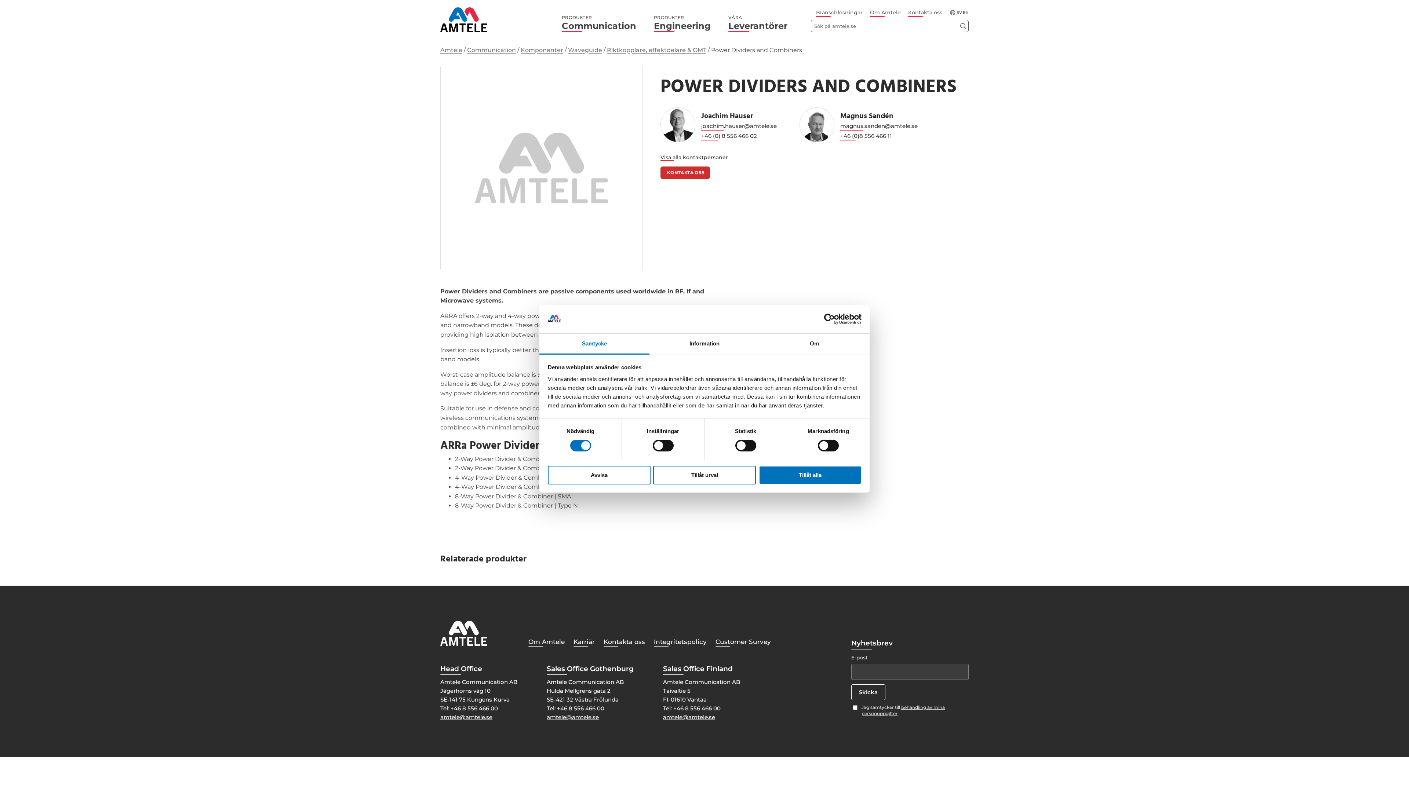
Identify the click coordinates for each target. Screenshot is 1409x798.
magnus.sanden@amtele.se (879, 125)
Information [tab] (704, 343)
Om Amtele (885, 12)
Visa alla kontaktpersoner (694, 157)
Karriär (584, 641)
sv (959, 13)
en (966, 13)
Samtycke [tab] (594, 343)
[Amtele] (463, 20)
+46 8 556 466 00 (474, 708)
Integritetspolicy (680, 641)
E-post (859, 657)
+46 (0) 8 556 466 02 (729, 135)
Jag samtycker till (903, 710)
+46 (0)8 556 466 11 (866, 135)
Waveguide (585, 50)
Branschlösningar (839, 12)
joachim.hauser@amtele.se (739, 125)
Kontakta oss (925, 12)
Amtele (451, 50)
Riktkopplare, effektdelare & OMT (656, 50)
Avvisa (599, 475)
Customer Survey (743, 641)
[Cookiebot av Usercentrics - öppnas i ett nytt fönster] (829, 319)
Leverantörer (757, 23)
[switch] (663, 445)
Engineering (682, 23)
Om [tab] (814, 343)
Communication (599, 23)
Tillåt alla (810, 475)
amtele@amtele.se (466, 717)
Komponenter (542, 50)
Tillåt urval (704, 475)
